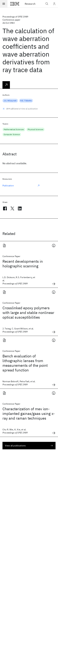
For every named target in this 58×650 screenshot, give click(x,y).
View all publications (15, 445)
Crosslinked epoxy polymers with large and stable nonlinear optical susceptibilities (28, 313)
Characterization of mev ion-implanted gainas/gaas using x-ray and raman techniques (28, 413)
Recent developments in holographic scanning (22, 263)
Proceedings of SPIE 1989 (15, 16)
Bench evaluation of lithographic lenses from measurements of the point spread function (25, 363)
